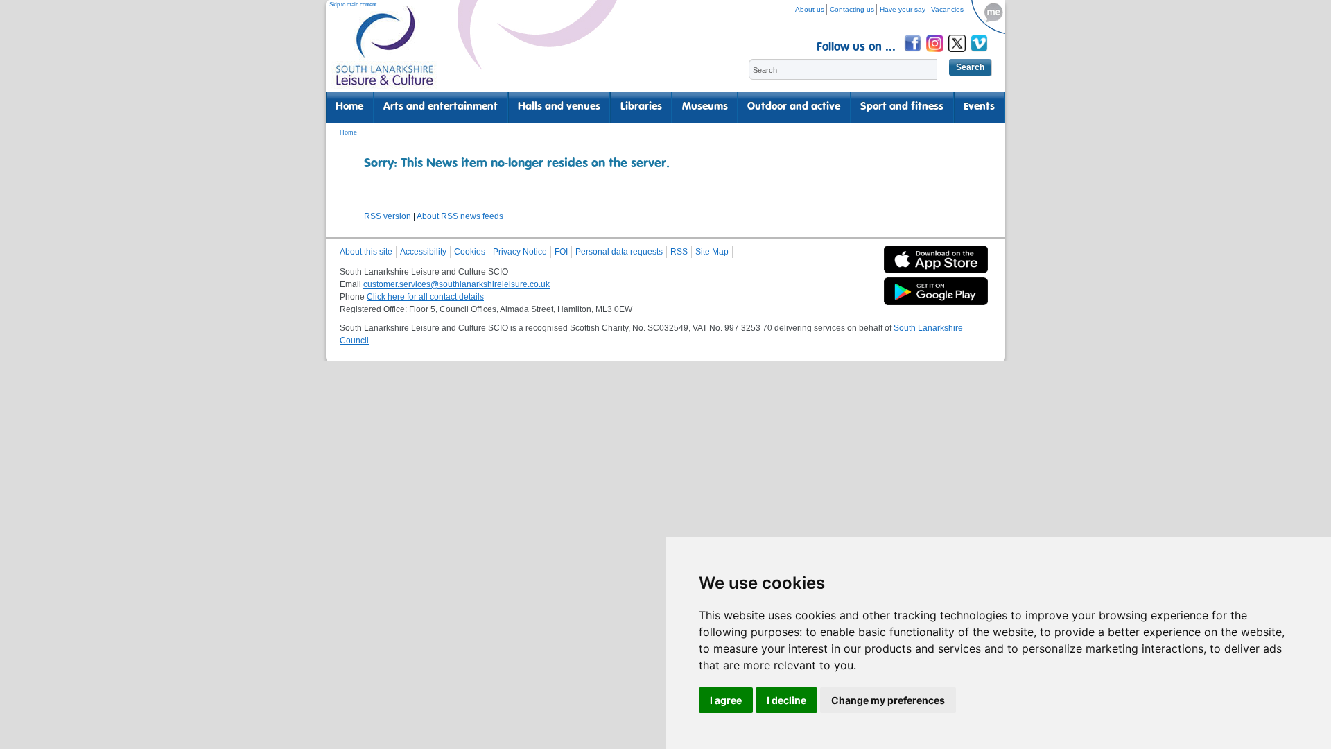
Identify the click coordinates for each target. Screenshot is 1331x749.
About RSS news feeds (460, 216)
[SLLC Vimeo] (980, 54)
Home (349, 106)
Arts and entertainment (440, 106)
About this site (366, 252)
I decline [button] (786, 700)
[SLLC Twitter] (958, 54)
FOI (561, 252)
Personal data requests (619, 252)
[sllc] (385, 52)
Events (979, 106)
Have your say (902, 9)
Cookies (469, 252)
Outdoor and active (793, 106)
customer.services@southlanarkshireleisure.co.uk (456, 284)
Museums (705, 106)
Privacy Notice (520, 252)
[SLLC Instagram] (936, 54)
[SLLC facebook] (914, 54)
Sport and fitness (901, 106)
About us (809, 9)
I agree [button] (726, 700)
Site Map (712, 252)
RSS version (387, 216)
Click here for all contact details (425, 297)
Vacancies (947, 9)
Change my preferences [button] (888, 700)
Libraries (641, 106)
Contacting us (852, 9)
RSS (679, 252)
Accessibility (423, 252)
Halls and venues (559, 106)
